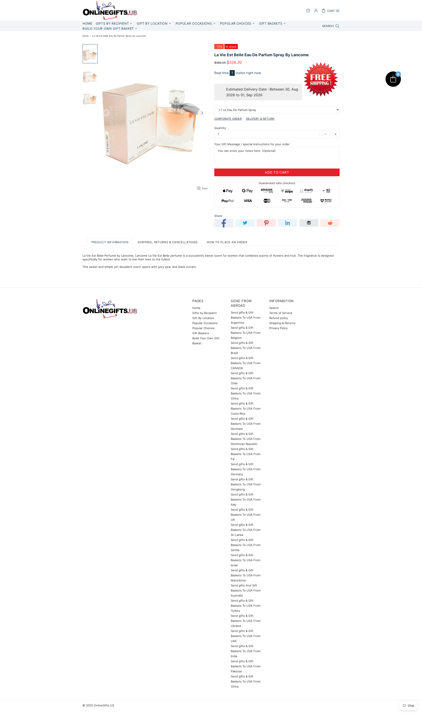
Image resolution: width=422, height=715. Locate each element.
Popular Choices (203, 328)
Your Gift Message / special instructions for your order (252, 144)
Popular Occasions (205, 323)
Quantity (220, 128)
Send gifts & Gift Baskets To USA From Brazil (245, 348)
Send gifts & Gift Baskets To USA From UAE (245, 636)
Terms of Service (280, 313)
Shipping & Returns (282, 323)
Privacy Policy (278, 328)
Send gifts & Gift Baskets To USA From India (245, 651)
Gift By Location (203, 318)
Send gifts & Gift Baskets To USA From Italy (245, 499)
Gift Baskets (200, 333)
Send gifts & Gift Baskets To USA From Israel (245, 560)
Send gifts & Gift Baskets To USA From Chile (245, 378)
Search (274, 308)
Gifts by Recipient (204, 313)
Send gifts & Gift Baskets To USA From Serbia (245, 545)
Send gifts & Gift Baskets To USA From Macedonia (245, 575)
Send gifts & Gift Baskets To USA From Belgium (245, 332)
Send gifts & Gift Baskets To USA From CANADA (245, 363)
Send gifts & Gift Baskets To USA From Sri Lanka (245, 530)
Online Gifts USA (109, 10)
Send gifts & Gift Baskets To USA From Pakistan (245, 666)
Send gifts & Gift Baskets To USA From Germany (245, 469)
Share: (218, 216)
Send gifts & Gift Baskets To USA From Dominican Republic (245, 439)
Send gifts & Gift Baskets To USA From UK (245, 514)
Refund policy (278, 318)
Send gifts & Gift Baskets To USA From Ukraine (245, 621)
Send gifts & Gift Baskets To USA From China (245, 393)
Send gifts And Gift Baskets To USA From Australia (245, 590)
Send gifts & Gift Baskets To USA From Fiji (245, 454)
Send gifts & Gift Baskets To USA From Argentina (245, 317)
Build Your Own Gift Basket (205, 340)
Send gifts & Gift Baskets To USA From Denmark (245, 423)
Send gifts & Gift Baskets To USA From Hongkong (245, 484)
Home (85, 35)
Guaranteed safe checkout (277, 183)
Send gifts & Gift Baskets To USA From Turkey (245, 605)
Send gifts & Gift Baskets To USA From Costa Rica (245, 408)
